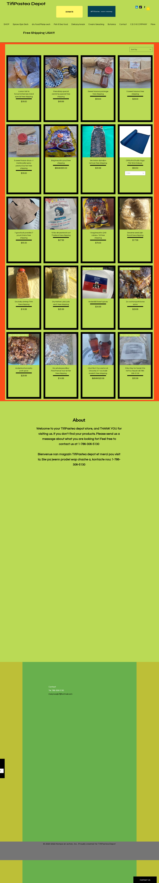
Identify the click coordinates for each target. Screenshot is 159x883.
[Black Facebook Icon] (144, 7)
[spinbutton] (24, 107)
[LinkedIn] (136, 7)
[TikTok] (140, 7)
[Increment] (32, 107)
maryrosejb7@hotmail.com (60, 694)
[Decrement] (15, 107)
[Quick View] (23, 72)
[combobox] (141, 49)
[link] (148, 8)
